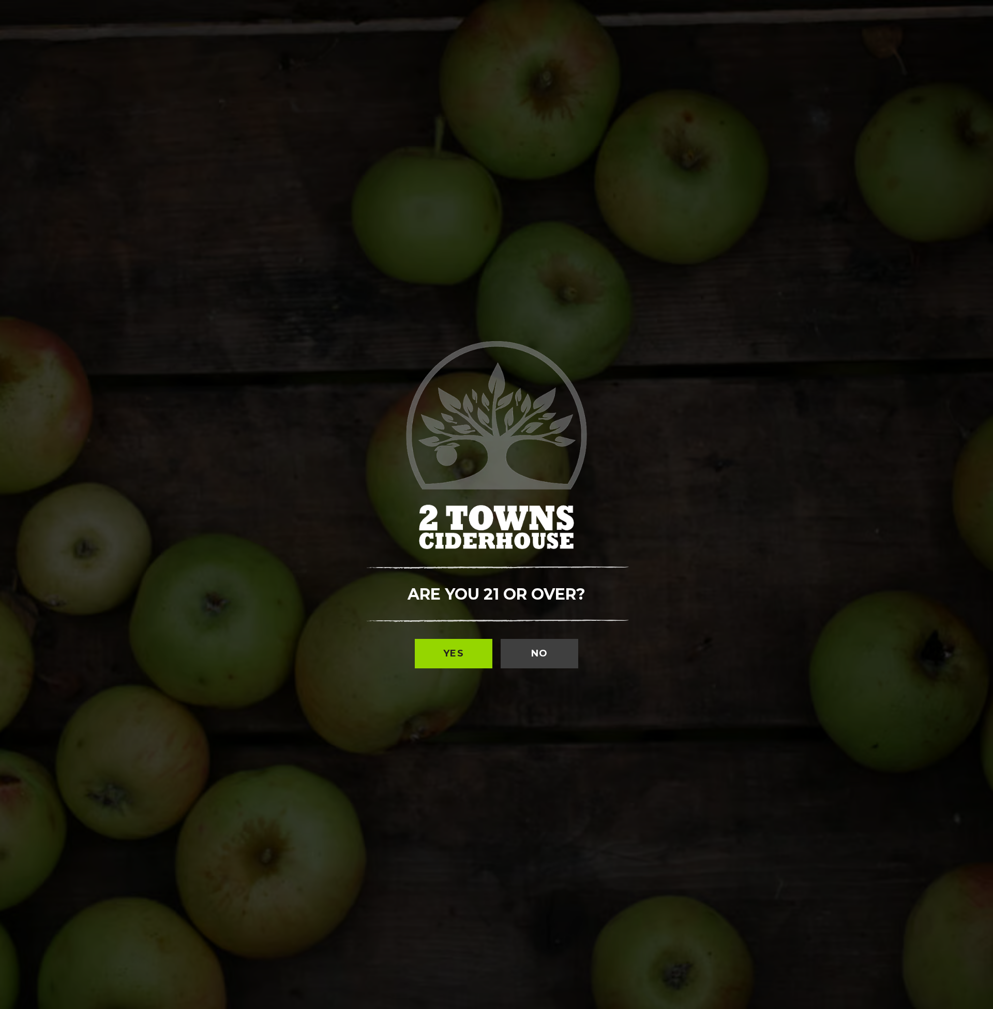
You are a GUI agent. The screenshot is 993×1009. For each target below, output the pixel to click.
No (539, 653)
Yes (453, 653)
